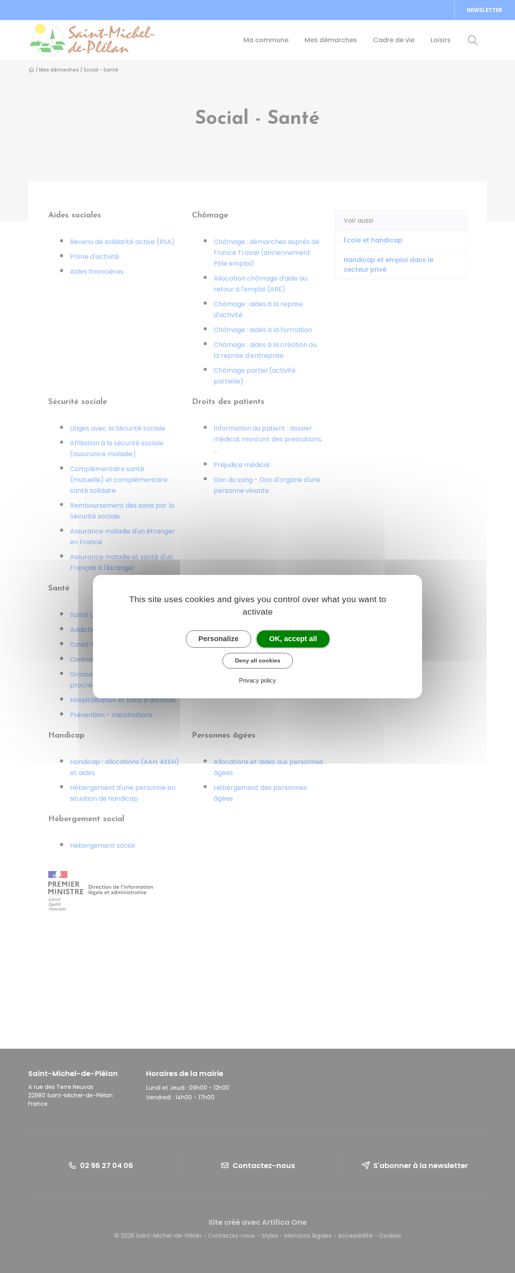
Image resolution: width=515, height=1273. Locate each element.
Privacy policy (257, 680)
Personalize (218, 639)
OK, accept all (293, 639)
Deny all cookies (257, 660)
